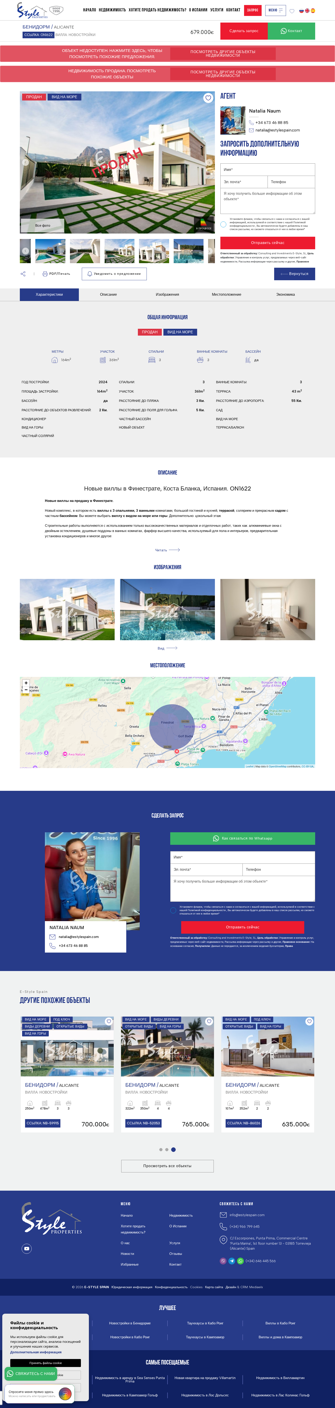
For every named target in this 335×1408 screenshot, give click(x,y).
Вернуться (299, 274)
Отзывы (175, 1254)
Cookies (196, 1287)
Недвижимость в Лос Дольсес (205, 1395)
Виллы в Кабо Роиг (280, 1323)
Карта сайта (214, 1287)
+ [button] (26, 683)
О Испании (198, 10)
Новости (127, 1254)
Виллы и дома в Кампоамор (280, 1337)
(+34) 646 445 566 (261, 1261)
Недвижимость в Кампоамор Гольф (130, 1395)
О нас (125, 1243)
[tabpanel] (67, 1074)
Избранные (130, 1264)
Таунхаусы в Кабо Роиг (205, 1323)
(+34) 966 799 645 (245, 1227)
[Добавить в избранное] (208, 98)
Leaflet (249, 766)
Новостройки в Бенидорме (130, 1323)
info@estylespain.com (247, 1215)
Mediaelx (256, 1287)
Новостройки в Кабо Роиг (130, 1337)
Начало (89, 10)
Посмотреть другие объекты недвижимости (223, 54)
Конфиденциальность (171, 1287)
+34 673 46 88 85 (271, 122)
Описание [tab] (108, 294)
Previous (24, 162)
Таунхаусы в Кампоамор (205, 1337)
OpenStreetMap (277, 766)
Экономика (285, 294)
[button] (23, 274)
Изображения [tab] (167, 294)
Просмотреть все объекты (167, 1166)
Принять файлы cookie (45, 1363)
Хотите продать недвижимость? (157, 10)
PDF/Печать (59, 274)
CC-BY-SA (307, 766)
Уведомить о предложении (117, 274)
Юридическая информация (131, 1287)
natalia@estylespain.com (277, 130)
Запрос (252, 10)
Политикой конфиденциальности (207, 910)
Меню (273, 10)
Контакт (233, 10)
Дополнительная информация (36, 1352)
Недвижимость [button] (112, 10)
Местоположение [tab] (226, 294)
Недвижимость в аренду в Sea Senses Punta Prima (130, 1379)
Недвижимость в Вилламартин (280, 1378)
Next (210, 162)
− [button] (26, 690)
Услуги (217, 10)
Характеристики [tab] (49, 294)
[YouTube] (27, 1249)
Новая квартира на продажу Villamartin (205, 1378)
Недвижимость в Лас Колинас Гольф (280, 1395)
